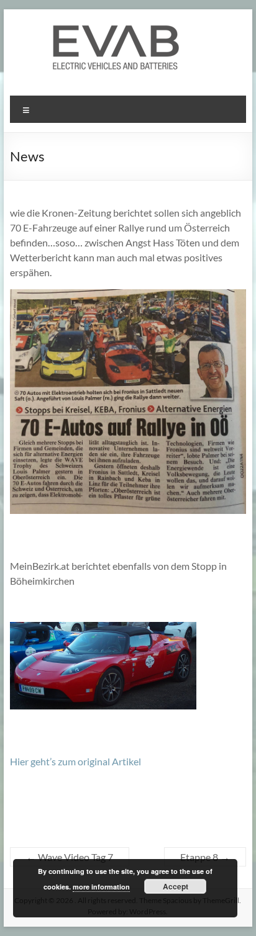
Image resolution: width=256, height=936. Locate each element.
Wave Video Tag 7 (69, 857)
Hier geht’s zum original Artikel (75, 761)
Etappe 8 (205, 857)
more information (101, 886)
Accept (175, 886)
